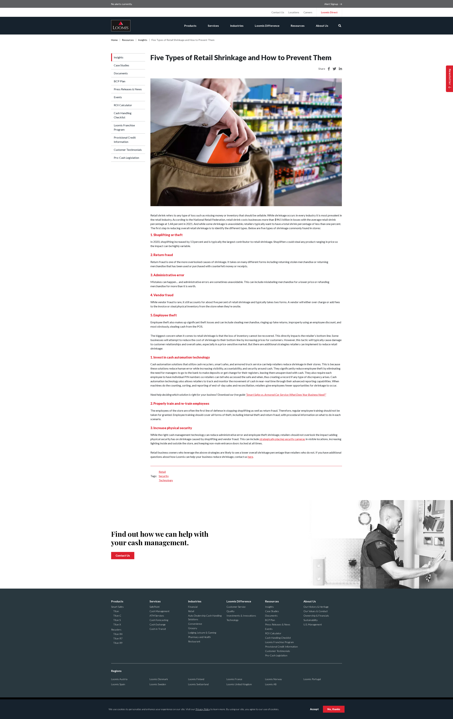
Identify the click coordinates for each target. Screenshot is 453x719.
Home (114, 39)
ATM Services (157, 615)
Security (164, 476)
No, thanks (333, 709)
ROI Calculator (123, 105)
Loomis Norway (273, 679)
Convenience (195, 623)
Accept (314, 709)
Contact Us (277, 12)
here (250, 456)
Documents (121, 73)
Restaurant (194, 641)
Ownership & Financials (316, 615)
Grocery (192, 628)
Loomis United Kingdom (239, 684)
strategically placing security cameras (282, 439)
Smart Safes (117, 606)
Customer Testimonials (128, 149)
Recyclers (116, 629)
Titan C (117, 615)
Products (190, 25)
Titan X (117, 624)
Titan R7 (117, 638)
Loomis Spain (118, 684)
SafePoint (155, 606)
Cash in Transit (158, 628)
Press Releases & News (128, 89)
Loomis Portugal (312, 679)
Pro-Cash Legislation (126, 157)
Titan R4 (117, 633)
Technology (166, 480)
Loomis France (234, 679)
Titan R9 (117, 642)
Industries (236, 25)
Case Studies (121, 65)
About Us (322, 25)
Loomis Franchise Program (124, 127)
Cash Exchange (158, 624)
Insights (142, 39)
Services (213, 25)
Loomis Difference (267, 25)
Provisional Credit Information (125, 139)
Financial (192, 606)
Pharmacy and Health (199, 636)
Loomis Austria (119, 679)
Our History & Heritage (316, 606)
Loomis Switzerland (198, 684)
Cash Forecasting (159, 619)
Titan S (117, 619)
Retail (162, 471)
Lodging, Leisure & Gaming (202, 632)
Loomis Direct (329, 12)
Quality (230, 611)
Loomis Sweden (158, 684)
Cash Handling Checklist (122, 115)
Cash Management (160, 611)
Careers (307, 12)
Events (118, 97)
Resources (298, 25)
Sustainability (310, 619)
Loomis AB (271, 684)
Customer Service (236, 606)
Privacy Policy (203, 709)
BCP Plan (119, 81)
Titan (116, 611)
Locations (293, 12)
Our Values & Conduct (315, 611)
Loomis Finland (196, 679)
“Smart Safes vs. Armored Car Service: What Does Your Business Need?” (286, 394)
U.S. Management (312, 624)
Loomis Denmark (159, 679)
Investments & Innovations (241, 615)
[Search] (339, 25)
